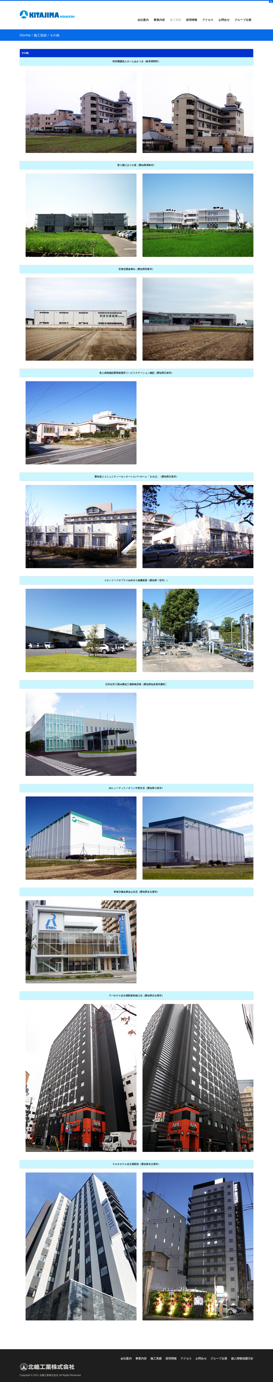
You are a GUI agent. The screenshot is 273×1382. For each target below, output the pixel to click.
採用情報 (191, 20)
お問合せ (224, 20)
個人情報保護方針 (242, 1358)
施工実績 (175, 20)
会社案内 (143, 20)
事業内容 (159, 20)
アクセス (207, 20)
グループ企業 (243, 20)
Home (25, 35)
